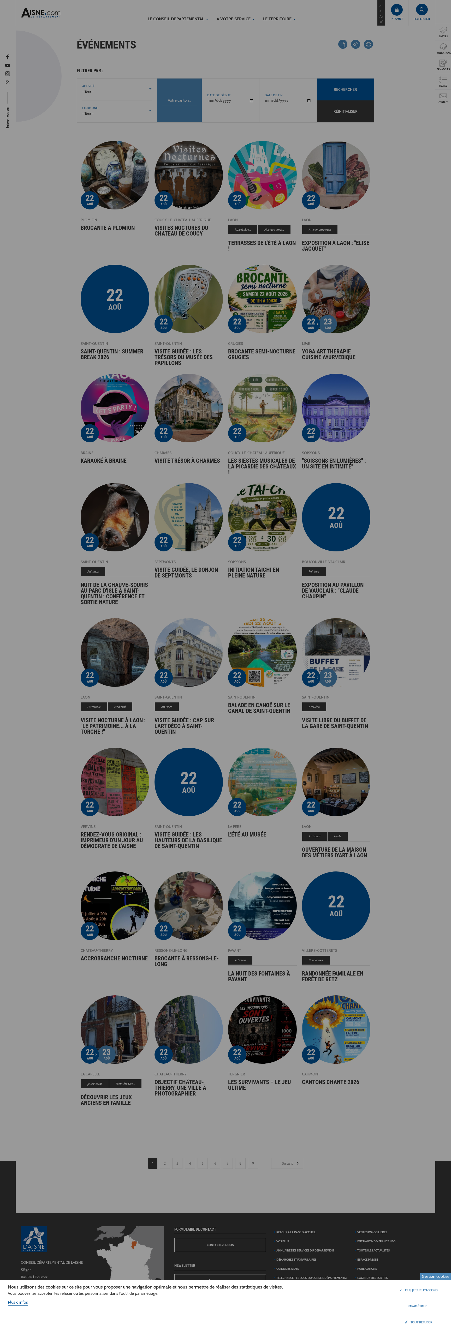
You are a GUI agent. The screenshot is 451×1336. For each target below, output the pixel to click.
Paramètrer (417, 1306)
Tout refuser (418, 1322)
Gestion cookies (435, 1276)
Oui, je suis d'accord (418, 1289)
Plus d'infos (18, 1302)
